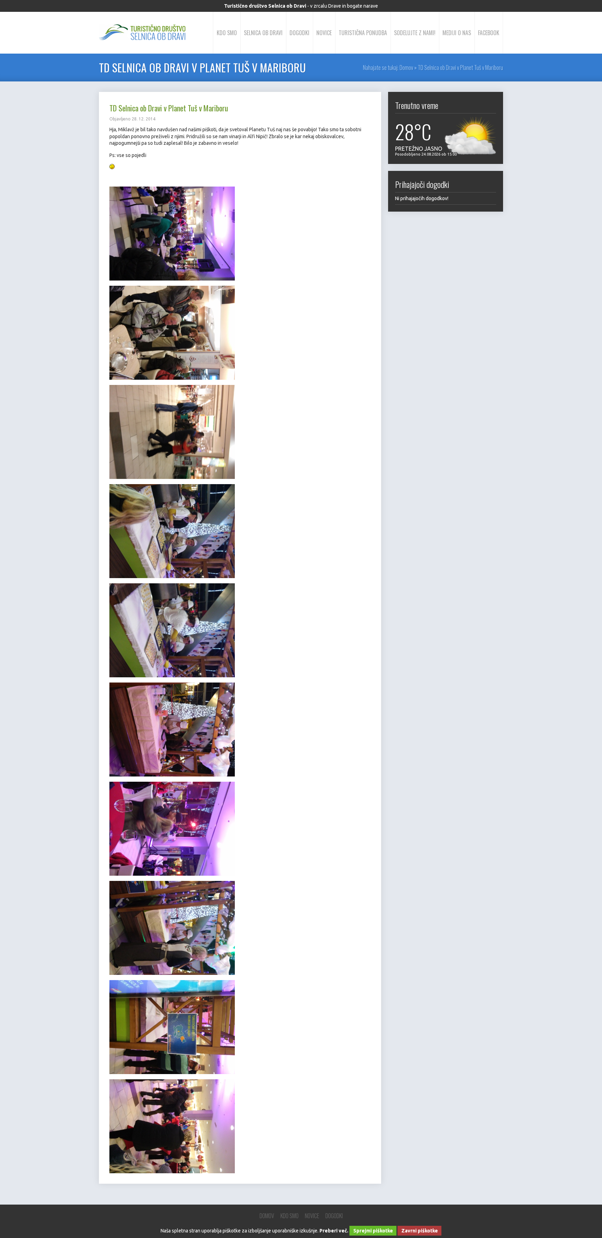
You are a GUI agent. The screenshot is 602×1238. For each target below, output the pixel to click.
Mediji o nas (456, 33)
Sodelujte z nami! (414, 33)
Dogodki (299, 33)
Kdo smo (227, 33)
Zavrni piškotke (419, 1230)
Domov (406, 67)
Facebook (488, 33)
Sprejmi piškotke (373, 1230)
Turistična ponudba (363, 33)
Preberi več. (333, 1230)
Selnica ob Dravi (263, 33)
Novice (324, 33)
